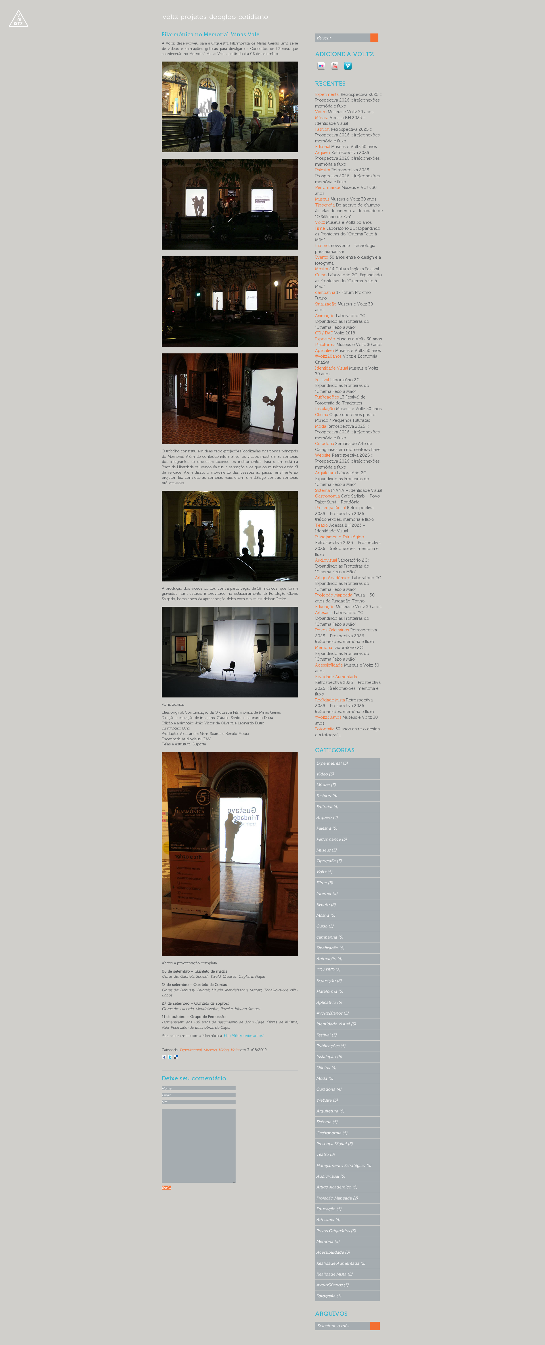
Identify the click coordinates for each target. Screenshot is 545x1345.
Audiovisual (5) (330, 1176)
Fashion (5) (326, 795)
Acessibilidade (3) (333, 1252)
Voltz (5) (324, 871)
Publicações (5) (330, 1045)
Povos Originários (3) (336, 1230)
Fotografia (324, 728)
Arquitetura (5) (330, 1111)
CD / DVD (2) (328, 969)
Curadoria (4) (328, 1089)
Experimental (191, 1049)
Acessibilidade (329, 665)
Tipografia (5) (329, 860)
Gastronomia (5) (331, 1132)
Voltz (234, 1049)
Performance (327, 187)
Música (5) (326, 784)
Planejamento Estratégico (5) (343, 1165)
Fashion (322, 129)
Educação (325, 606)
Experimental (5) (332, 763)
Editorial (322, 146)
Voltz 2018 (344, 333)
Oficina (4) (326, 1067)
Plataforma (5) (329, 991)
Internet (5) (327, 893)
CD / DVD (324, 333)
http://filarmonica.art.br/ (243, 1035)
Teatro (321, 525)
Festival (322, 379)
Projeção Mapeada (333, 595)
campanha (325, 292)
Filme (320, 228)
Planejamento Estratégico (339, 536)
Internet (322, 245)
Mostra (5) (325, 915)
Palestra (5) (326, 828)
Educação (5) (328, 1208)
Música (321, 117)
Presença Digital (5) (334, 1143)
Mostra (321, 268)
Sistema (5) (327, 1121)
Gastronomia (327, 496)
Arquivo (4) (327, 817)
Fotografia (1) (328, 1295)
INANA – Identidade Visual (356, 490)
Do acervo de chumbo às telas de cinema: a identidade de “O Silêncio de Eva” (349, 211)
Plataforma (325, 344)
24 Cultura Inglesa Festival (354, 268)
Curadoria (324, 443)
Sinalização (326, 304)
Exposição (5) (329, 980)
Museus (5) (326, 850)
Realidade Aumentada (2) (340, 1263)
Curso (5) (325, 926)
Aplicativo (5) (329, 1002)
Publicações (327, 397)
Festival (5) (326, 1035)
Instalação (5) (329, 1056)
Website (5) (327, 1100)
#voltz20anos (328, 356)
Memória (323, 647)
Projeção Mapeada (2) (337, 1198)
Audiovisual (326, 560)
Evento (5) (326, 904)
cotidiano (253, 16)
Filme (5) (324, 882)
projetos (194, 16)
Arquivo (322, 152)
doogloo (222, 16)
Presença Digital (330, 507)
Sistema (322, 490)
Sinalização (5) (330, 947)
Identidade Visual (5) (336, 1023)
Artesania (324, 612)
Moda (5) (324, 1078)
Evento (321, 257)
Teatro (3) (325, 1154)
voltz (170, 16)
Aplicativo (324, 350)
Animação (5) (329, 958)
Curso (321, 274)
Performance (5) (331, 839)
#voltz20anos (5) (332, 1013)
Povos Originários (332, 630)
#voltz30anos (328, 717)
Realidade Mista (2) (334, 1274)
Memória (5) (327, 1241)
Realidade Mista (330, 700)
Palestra (322, 169)
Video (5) (325, 774)
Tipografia (325, 205)
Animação (325, 315)
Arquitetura (325, 472)
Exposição (325, 338)
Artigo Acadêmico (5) (336, 1187)
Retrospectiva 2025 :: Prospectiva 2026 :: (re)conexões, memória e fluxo (348, 100)
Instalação (325, 408)
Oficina (321, 414)
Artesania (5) (328, 1219)
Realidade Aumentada (336, 676)
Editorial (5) (327, 806)
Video (224, 1049)
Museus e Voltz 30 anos (351, 111)
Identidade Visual (331, 368)
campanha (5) (329, 937)
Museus (210, 1049)
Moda (320, 426)
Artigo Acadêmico (333, 577)
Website (323, 455)
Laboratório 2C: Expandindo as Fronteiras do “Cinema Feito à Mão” (347, 234)
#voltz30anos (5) (332, 1284)
